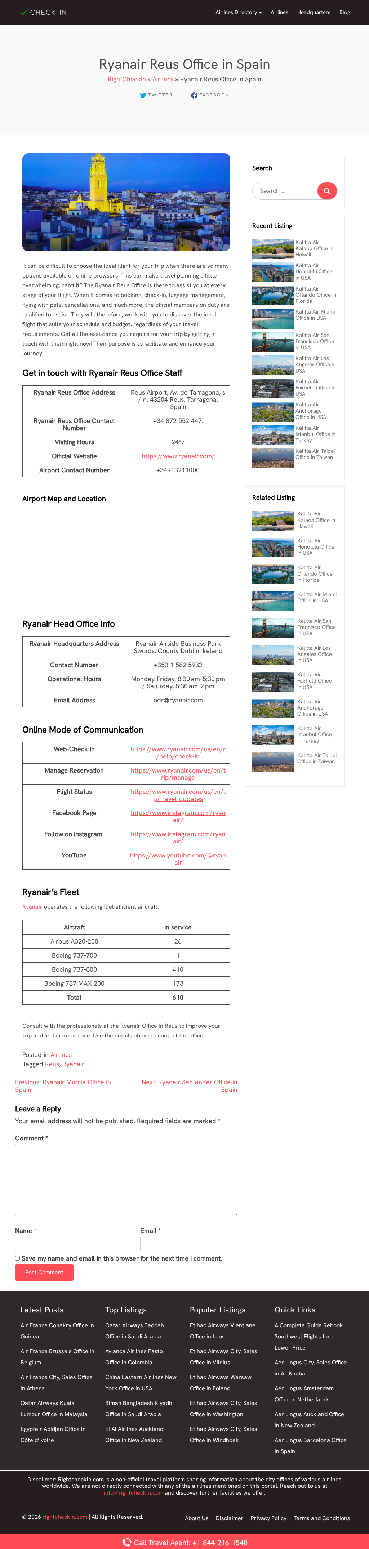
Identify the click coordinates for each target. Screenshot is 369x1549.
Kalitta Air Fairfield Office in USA (315, 388)
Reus (52, 1064)
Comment (31, 1138)
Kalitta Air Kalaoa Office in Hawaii (314, 248)
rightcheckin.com (65, 1517)
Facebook (214, 95)
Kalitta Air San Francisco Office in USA (314, 341)
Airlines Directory (236, 12)
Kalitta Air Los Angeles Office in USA (315, 364)
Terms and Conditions (322, 1518)
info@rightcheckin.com (133, 1492)
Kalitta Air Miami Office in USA (315, 314)
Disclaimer (230, 1518)
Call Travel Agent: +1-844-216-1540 (190, 1542)
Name (23, 1231)
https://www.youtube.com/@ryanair (178, 858)
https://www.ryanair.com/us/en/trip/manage (178, 774)
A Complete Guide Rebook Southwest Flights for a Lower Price (309, 1336)
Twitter (160, 95)
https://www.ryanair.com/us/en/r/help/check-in (178, 752)
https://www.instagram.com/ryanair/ (178, 816)
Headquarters (313, 12)
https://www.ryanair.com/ (178, 456)
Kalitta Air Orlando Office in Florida (315, 295)
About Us (197, 1518)
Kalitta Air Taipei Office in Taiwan (315, 454)
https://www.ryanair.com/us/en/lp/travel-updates (178, 795)
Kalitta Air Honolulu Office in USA (314, 272)
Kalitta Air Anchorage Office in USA (310, 411)
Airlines (279, 12)
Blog (344, 12)
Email (148, 1231)
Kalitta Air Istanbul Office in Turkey (315, 434)
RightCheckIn (127, 79)
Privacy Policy (268, 1518)
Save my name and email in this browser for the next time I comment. (122, 1258)
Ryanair (32, 906)
